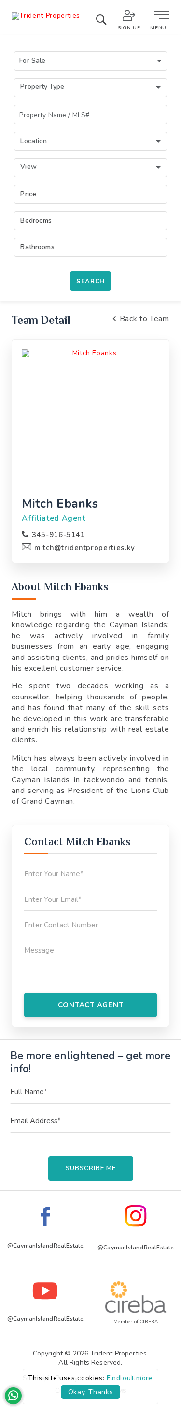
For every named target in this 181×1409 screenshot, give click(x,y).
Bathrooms (37, 247)
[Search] (101, 21)
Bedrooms (36, 220)
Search (90, 281)
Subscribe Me (91, 1168)
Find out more (130, 1377)
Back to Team (144, 318)
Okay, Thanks (90, 1391)
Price (28, 194)
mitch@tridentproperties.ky (84, 547)
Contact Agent (91, 1005)
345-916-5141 (58, 534)
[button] (90, 61)
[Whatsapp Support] (13, 1395)
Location (33, 141)
